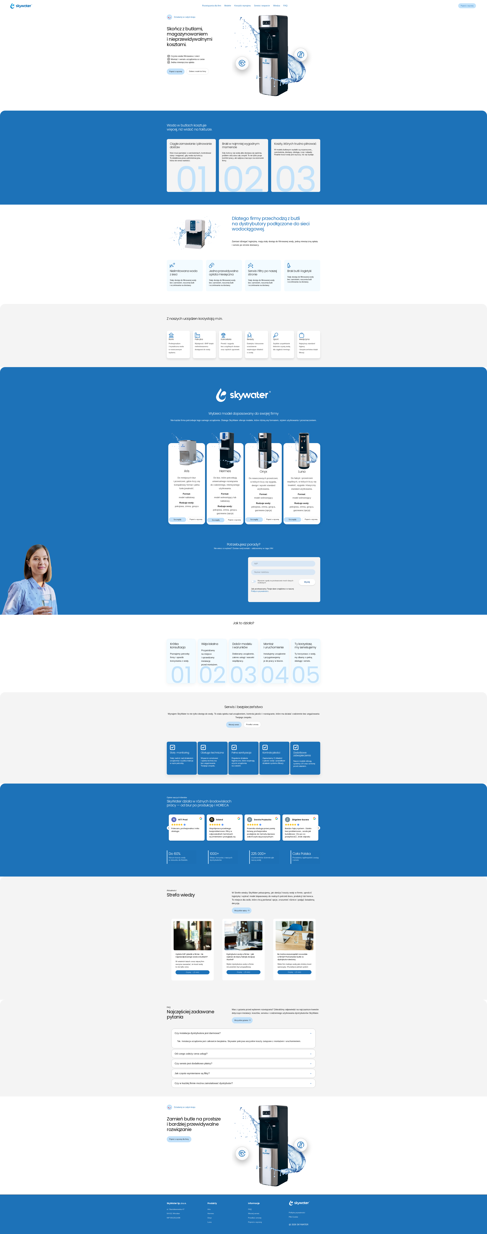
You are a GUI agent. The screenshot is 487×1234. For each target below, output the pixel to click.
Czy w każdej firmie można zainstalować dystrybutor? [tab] (204, 1083)
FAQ (250, 1209)
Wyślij (307, 582)
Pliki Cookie (293, 1217)
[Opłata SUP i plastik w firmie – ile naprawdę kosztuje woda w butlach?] (192, 935)
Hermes (210, 1213)
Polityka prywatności (297, 1213)
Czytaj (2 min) (192, 972)
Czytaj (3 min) (243, 972)
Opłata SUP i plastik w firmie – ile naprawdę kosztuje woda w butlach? (191, 955)
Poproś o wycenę (467, 6)
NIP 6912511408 (173, 1218)
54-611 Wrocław (173, 1213)
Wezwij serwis (253, 1213)
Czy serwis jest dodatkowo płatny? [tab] (193, 1063)
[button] (318, 828)
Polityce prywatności (259, 591)
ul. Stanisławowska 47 (175, 1209)
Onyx (209, 1218)
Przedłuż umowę (254, 1218)
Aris (209, 1209)
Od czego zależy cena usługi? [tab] (191, 1053)
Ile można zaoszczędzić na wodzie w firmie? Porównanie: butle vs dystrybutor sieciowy (292, 957)
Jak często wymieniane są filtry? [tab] (192, 1073)
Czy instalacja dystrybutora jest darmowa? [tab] (198, 1033)
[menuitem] (212, 5)
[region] (243, 1041)
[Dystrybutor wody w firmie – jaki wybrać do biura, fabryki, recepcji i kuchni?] (243, 935)
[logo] (21, 6)
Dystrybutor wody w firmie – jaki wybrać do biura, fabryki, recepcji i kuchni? (241, 957)
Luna (209, 1222)
